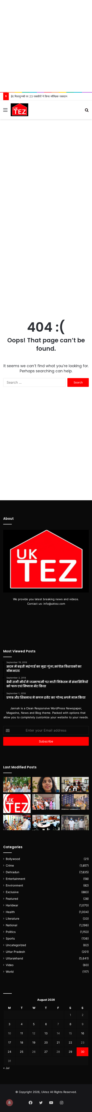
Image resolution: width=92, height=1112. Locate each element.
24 (9, 1051)
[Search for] (87, 111)
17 (9, 1042)
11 (21, 1033)
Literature (12, 918)
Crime (10, 865)
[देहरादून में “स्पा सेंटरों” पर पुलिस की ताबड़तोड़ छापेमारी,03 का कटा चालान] (75, 801)
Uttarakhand (14, 958)
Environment (14, 885)
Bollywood (13, 859)
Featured (12, 898)
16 (82, 1033)
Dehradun (12, 872)
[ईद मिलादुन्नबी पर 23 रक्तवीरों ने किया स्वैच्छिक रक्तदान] (75, 784)
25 (21, 1051)
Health (10, 912)
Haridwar (12, 905)
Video (9, 965)
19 (33, 1042)
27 (45, 1051)
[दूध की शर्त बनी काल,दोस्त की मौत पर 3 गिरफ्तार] (75, 822)
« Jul (6, 1068)
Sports (10, 938)
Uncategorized (16, 945)
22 (70, 1042)
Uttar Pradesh (15, 951)
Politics (11, 932)
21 (58, 1042)
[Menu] (5, 111)
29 (70, 1051)
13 (46, 1033)
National (11, 925)
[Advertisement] (46, 46)
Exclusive (12, 892)
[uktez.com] (19, 109)
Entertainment (15, 878)
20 (46, 1042)
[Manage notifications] (9, 1102)
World (9, 971)
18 (21, 1042)
